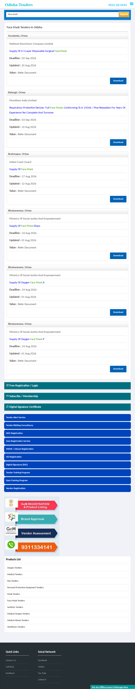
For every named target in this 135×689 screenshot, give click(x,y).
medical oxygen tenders (18, 614)
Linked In (42, 679)
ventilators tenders (16, 627)
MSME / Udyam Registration (20, 449)
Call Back (10, 667)
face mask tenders (16, 601)
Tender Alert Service (15, 417)
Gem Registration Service (18, 441)
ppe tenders (12, 581)
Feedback (10, 673)
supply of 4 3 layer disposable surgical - (38, 51)
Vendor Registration (16, 488)
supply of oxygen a (26, 282)
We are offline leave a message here (110, 687)
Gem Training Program (16, 480)
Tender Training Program (18, 472)
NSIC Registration (14, 433)
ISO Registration (14, 457)
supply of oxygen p (26, 339)
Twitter (41, 667)
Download (118, 81)
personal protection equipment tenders (25, 587)
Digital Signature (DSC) (17, 465)
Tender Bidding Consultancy (19, 425)
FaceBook (42, 660)
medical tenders (14, 574)
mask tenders (13, 594)
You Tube (42, 673)
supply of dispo (24, 226)
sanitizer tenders (15, 607)
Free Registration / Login (23, 385)
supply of (21, 169)
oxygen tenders (14, 568)
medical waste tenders (18, 620)
